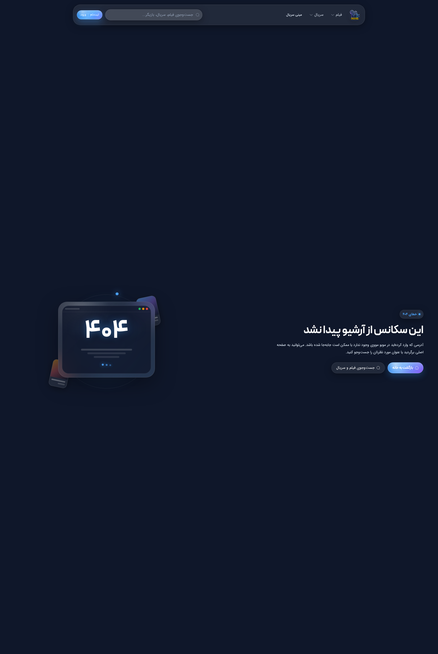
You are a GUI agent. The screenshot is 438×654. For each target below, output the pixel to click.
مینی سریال (294, 14)
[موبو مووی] (354, 14)
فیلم (339, 15)
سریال (318, 15)
